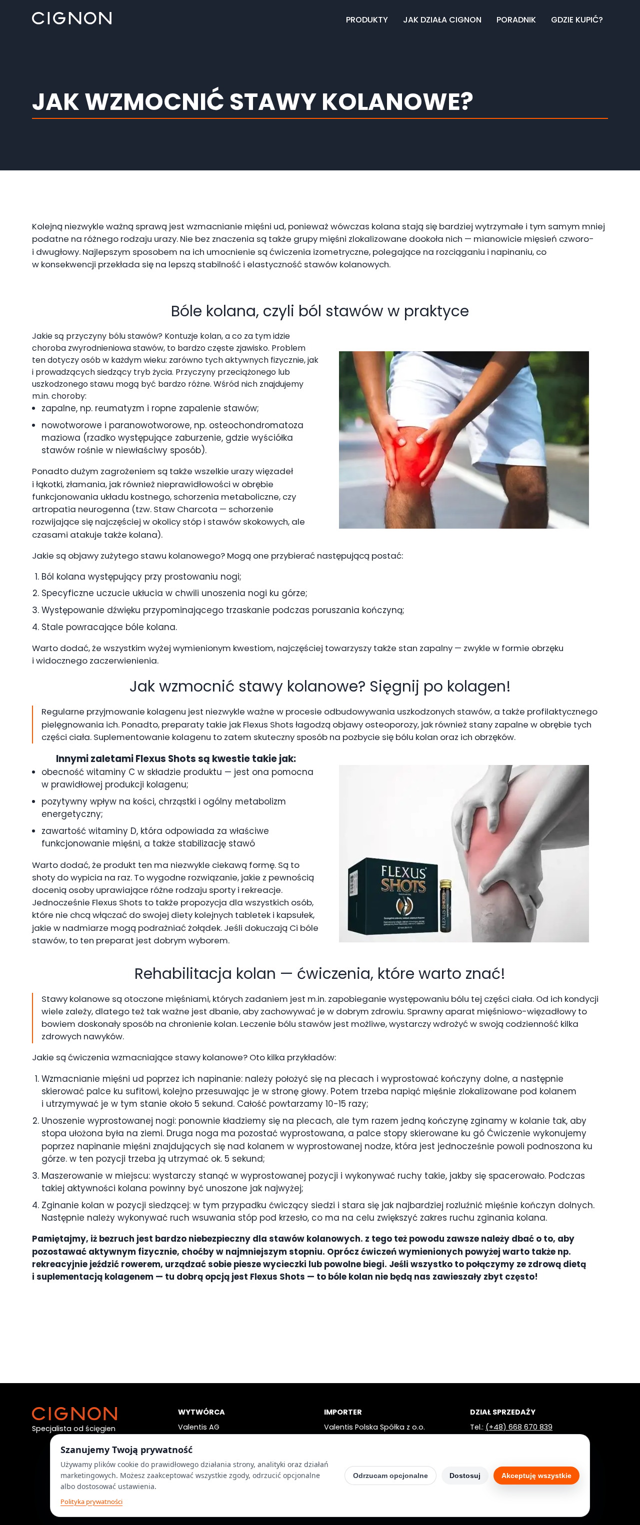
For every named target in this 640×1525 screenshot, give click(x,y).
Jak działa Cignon (442, 19)
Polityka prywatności (91, 1501)
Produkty (367, 19)
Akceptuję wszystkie (537, 1476)
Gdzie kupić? (577, 19)
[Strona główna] (72, 21)
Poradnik (516, 19)
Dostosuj (465, 1476)
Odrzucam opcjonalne (390, 1476)
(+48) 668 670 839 (519, 1427)
